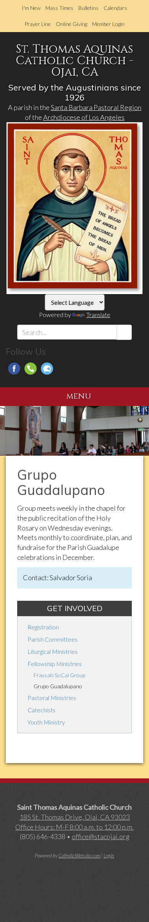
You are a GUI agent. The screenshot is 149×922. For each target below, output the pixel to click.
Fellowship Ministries (55, 663)
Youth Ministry (46, 722)
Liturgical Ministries (53, 651)
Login (109, 855)
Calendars (115, 8)
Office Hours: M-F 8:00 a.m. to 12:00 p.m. (74, 827)
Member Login (108, 24)
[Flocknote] (47, 368)
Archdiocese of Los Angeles (84, 117)
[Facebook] (14, 368)
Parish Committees (53, 639)
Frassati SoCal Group (59, 675)
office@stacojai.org (101, 836)
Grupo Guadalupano (58, 686)
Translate (98, 314)
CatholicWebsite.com (79, 855)
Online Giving (71, 24)
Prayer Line (37, 24)
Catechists (41, 709)
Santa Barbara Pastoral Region (96, 107)
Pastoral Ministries (52, 697)
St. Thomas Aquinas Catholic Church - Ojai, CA (74, 61)
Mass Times (59, 8)
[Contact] (30, 368)
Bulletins (88, 8)
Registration (43, 627)
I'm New (31, 8)
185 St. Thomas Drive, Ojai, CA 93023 (74, 817)
